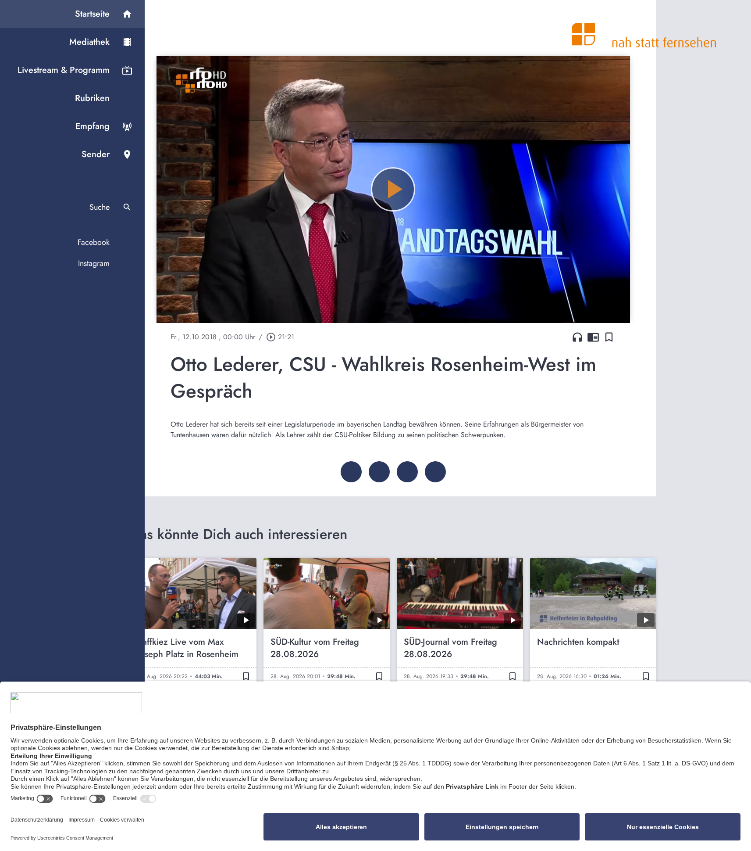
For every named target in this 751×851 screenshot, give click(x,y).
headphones (577, 337)
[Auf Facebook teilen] (351, 471)
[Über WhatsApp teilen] (407, 471)
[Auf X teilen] (379, 471)
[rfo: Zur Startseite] (644, 28)
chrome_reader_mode (593, 337)
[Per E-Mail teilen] (435, 471)
